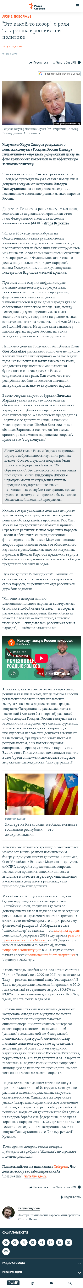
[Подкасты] (68, 1242)
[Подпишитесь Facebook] (15, 1242)
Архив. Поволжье (16, 17)
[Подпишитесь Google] (6, 1242)
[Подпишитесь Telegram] (41, 1242)
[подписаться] (6, 1251)
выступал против (66, 931)
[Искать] (70, 1283)
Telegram (61, 1167)
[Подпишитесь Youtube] (32, 1242)
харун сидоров (12, 46)
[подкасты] (32, 1283)
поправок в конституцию (21, 950)
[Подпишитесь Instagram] (50, 1242)
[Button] (38, 62)
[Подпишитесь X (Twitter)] (24, 1242)
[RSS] (59, 1242)
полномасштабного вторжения (51, 955)
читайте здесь (35, 1176)
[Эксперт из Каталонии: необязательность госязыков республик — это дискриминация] (41, 794)
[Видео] (51, 1283)
